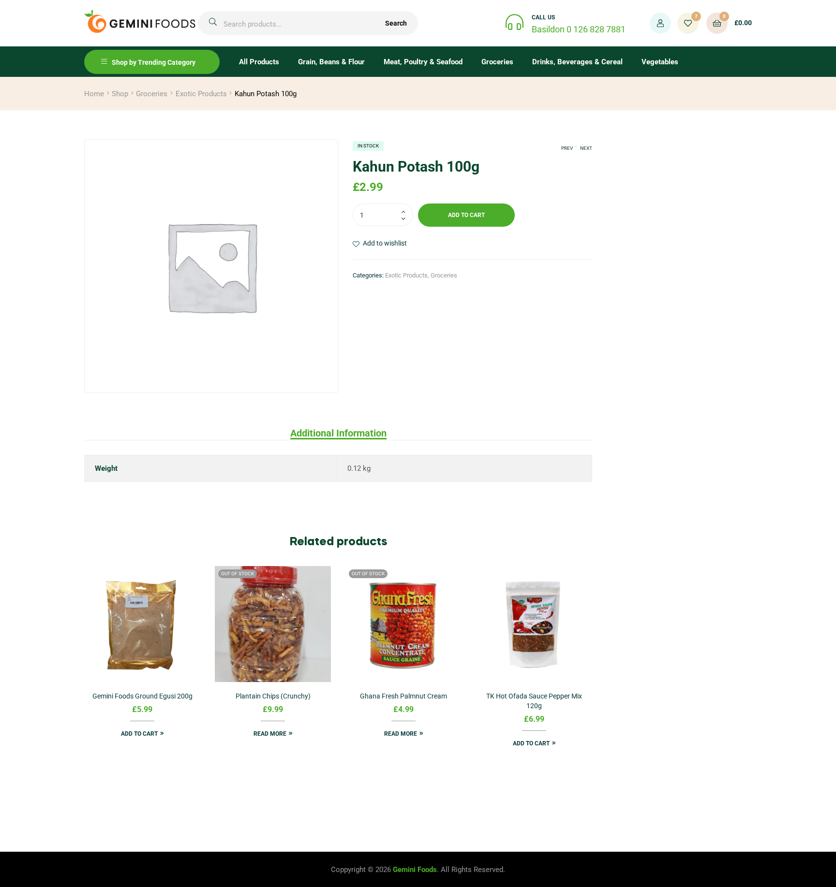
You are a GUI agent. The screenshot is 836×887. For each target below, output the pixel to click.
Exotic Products (201, 93)
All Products (259, 62)
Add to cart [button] (139, 733)
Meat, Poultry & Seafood (423, 62)
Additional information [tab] (338, 433)
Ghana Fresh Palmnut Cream (403, 696)
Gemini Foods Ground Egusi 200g (142, 696)
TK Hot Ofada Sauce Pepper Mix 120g (534, 701)
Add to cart (466, 215)
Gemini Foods (415, 869)
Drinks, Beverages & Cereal (577, 62)
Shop (120, 93)
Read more (270, 733)
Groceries (497, 62)
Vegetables (660, 62)
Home (94, 93)
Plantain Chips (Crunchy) (273, 696)
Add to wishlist (385, 243)
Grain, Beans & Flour (331, 62)
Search (396, 23)
